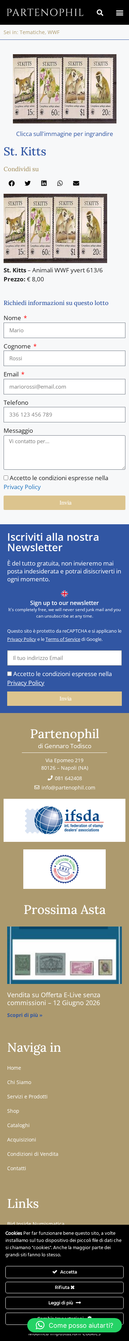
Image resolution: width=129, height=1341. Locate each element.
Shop (13, 1110)
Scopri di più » (25, 1015)
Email (12, 374)
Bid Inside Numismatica (35, 1223)
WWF (53, 32)
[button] (119, 12)
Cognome (18, 346)
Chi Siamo (19, 1082)
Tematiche (32, 32)
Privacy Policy (22, 487)
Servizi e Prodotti (27, 1096)
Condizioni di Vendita (32, 1153)
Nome (13, 318)
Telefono (16, 402)
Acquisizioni (21, 1139)
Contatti (16, 1168)
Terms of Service (63, 639)
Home (14, 1067)
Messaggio (18, 430)
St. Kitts (25, 151)
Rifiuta (63, 1287)
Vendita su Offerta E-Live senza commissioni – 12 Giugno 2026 (53, 998)
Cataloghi (18, 1125)
